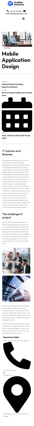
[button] (23, 18)
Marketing (7, 48)
